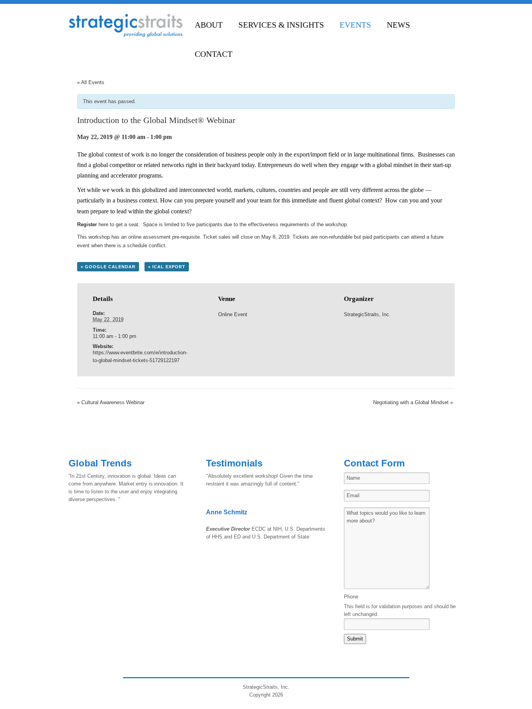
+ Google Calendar (108, 266)
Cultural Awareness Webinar (110, 402)
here (103, 224)
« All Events (90, 82)
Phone (351, 597)
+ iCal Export (166, 266)
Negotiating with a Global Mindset (413, 402)
